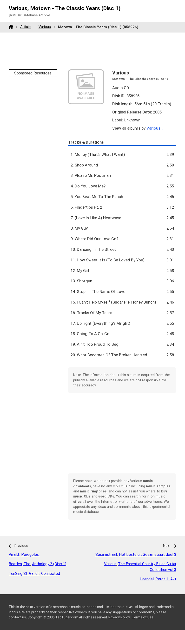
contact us (17, 617)
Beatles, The (19, 564)
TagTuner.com (66, 617)
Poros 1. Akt (165, 579)
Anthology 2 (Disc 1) (49, 564)
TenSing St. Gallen (24, 573)
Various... (154, 128)
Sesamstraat (106, 554)
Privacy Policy (119, 617)
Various (45, 27)
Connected (50, 573)
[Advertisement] (92, 51)
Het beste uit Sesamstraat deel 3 (147, 554)
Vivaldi (14, 554)
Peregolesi (30, 554)
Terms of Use (142, 617)
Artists (25, 27)
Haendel (147, 579)
